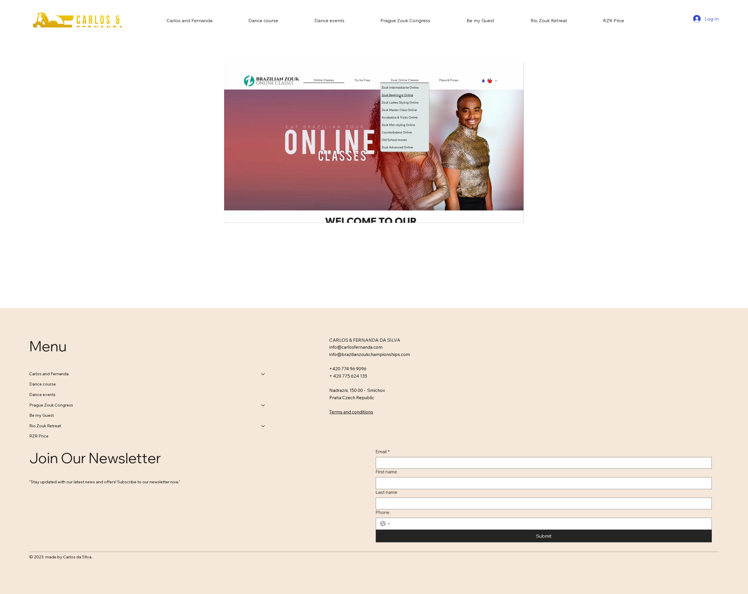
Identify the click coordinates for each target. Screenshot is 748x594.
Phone (382, 512)
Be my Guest (41, 415)
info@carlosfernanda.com (355, 347)
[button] (513, 215)
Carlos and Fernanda (49, 373)
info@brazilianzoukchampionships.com (369, 354)
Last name (386, 492)
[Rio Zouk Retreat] (263, 426)
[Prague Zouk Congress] (263, 405)
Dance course (42, 384)
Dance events (42, 394)
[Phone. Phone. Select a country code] (385, 523)
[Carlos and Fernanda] (263, 374)
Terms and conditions (351, 412)
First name (386, 472)
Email (383, 451)
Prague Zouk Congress (51, 405)
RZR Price (39, 436)
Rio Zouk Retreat (45, 425)
